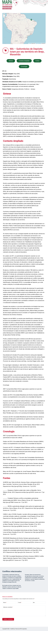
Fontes (37, 60)
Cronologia (24, 66)
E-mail (19, 602)
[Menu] (45, 4)
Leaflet (30, 43)
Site (34, 602)
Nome (4, 602)
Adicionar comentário (8, 607)
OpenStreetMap (38, 43)
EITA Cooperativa (23, 628)
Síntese (11, 60)
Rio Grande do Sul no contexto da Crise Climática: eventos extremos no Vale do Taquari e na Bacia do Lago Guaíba (11, 587)
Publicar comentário (8, 619)
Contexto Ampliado (24, 60)
